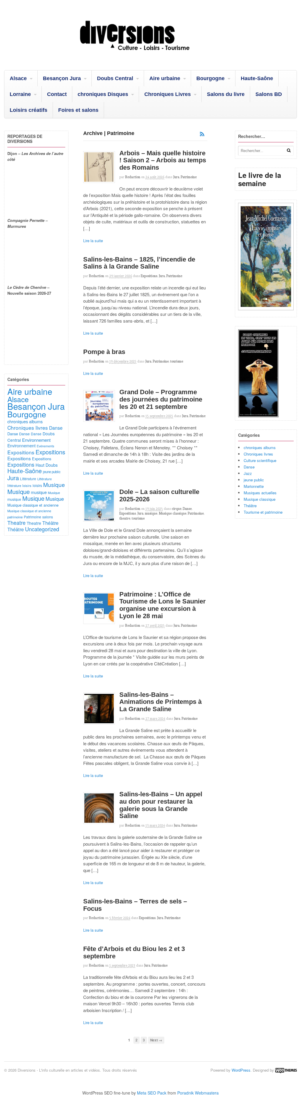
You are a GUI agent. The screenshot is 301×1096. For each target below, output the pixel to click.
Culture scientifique (260, 460)
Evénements (45, 446)
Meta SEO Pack (151, 1093)
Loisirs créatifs (28, 110)
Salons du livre (226, 94)
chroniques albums (260, 447)
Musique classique (172, 513)
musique (151, 513)
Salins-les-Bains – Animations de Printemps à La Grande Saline (160, 702)
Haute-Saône (257, 78)
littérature (14, 485)
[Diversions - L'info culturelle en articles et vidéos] (150, 55)
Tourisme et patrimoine (263, 512)
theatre (124, 518)
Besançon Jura (62, 78)
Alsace (18, 78)
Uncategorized (42, 529)
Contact (57, 94)
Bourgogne (210, 78)
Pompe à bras (104, 351)
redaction (132, 177)
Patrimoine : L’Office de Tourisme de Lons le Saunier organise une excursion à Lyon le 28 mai (162, 605)
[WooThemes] (286, 1070)
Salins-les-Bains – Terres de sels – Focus (135, 905)
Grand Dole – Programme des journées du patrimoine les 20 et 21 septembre (160, 399)
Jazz (248, 473)
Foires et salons (78, 110)
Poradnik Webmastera (198, 1093)
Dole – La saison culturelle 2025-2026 (159, 495)
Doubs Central (115, 78)
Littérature (28, 478)
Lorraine (20, 94)
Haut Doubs (47, 465)
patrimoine (15, 517)
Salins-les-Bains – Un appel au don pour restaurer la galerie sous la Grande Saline (160, 805)
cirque (176, 509)
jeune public (254, 480)
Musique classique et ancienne (32, 505)
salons (47, 516)
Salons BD (268, 94)
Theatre (16, 522)
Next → (156, 1040)
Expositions (149, 276)
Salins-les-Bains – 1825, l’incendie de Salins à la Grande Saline (139, 263)
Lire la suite (93, 240)
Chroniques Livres (167, 94)
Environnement (36, 440)
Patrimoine (189, 177)
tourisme (176, 361)
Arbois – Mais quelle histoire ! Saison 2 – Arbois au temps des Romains (162, 160)
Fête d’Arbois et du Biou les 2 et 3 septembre (134, 952)
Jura (176, 177)
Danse (187, 509)
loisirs (26, 485)
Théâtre (250, 505)
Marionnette (254, 486)
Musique (54, 484)
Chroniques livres (258, 454)
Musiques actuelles (260, 492)
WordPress (241, 1070)
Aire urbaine (164, 78)
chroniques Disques (103, 94)
